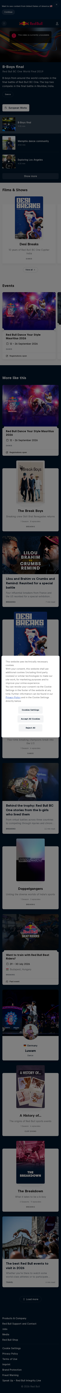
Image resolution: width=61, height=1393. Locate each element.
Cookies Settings (30, 710)
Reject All (30, 728)
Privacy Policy (13, 697)
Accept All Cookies (30, 719)
